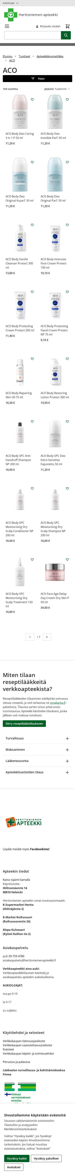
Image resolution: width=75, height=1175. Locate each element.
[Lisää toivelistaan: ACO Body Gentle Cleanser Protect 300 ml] (32, 224)
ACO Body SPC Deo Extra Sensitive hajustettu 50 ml (53, 460)
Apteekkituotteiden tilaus (24, 772)
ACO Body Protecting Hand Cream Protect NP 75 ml (54, 330)
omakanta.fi (57, 703)
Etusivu (7, 56)
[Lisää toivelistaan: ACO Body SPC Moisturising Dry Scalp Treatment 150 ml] (32, 559)
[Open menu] (7, 26)
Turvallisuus (15, 738)
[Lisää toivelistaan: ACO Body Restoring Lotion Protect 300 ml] (67, 358)
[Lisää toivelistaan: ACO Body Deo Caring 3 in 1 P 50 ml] (32, 99)
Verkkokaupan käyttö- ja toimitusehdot (28, 1053)
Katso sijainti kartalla (16, 880)
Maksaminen (15, 749)
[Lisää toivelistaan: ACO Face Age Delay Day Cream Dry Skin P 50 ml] (67, 559)
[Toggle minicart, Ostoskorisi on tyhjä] (68, 26)
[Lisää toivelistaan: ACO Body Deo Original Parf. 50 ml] (67, 162)
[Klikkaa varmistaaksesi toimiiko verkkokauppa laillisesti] (37, 1095)
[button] (37, 78)
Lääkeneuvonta (17, 761)
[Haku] (66, 35)
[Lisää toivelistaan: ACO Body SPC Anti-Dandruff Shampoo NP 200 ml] (32, 421)
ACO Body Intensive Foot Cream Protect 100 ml (53, 263)
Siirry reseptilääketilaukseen (24, 724)
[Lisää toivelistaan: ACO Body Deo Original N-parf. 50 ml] (32, 162)
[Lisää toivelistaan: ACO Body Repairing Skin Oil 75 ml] (32, 358)
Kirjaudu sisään (50, 26)
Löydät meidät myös (26, 849)
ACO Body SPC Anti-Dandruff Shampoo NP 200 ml (18, 460)
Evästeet (8, 1049)
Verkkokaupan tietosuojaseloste (24, 1041)
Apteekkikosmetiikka (50, 56)
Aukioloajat (8, 3)
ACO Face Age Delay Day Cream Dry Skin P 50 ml (55, 598)
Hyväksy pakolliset (46, 1158)
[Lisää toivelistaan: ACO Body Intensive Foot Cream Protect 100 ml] (67, 224)
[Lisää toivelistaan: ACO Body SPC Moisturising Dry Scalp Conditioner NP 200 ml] (32, 488)
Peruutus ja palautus (16, 1062)
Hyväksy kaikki (17, 1158)
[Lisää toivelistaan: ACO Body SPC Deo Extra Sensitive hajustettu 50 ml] (67, 421)
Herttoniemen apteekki (38, 14)
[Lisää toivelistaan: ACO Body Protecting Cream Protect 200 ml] (32, 291)
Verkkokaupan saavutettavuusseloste (27, 1045)
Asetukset (13, 1167)
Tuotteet (24, 56)
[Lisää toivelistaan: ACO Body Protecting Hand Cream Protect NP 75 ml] (67, 291)
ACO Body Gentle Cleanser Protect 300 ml (19, 263)
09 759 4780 (16, 956)
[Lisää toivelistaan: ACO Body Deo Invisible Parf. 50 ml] (67, 99)
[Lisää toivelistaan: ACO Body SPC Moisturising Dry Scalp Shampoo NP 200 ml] (67, 488)
